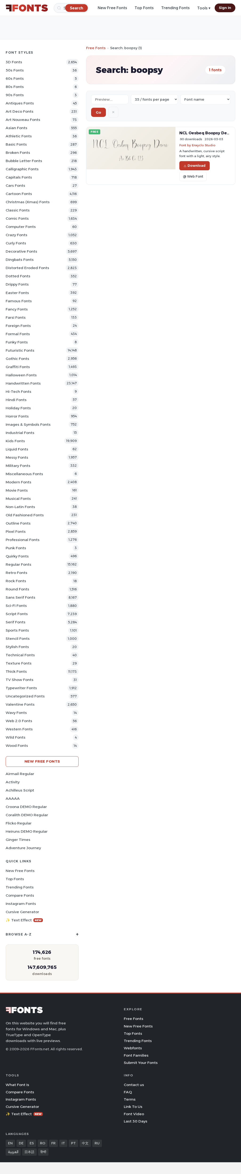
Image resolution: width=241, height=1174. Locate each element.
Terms (130, 1099)
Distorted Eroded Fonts (27, 268)
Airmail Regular (20, 774)
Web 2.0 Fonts (19, 721)
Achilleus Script (20, 790)
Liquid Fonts (17, 449)
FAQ (128, 1092)
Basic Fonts (16, 144)
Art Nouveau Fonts (23, 119)
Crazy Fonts (16, 235)
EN (10, 1143)
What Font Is (17, 1084)
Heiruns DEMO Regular (27, 831)
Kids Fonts (15, 441)
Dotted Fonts (18, 276)
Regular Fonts (18, 564)
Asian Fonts (16, 128)
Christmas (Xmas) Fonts (28, 202)
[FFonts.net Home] (27, 8)
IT (63, 1143)
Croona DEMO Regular (26, 806)
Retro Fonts (16, 572)
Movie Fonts (17, 490)
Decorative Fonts (21, 251)
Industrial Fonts (20, 432)
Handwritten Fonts (23, 383)
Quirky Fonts (17, 556)
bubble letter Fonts (24, 161)
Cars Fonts (15, 185)
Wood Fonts (17, 745)
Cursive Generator (22, 912)
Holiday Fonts (18, 408)
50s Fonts (15, 70)
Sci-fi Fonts (16, 605)
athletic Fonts (19, 136)
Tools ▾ (203, 8)
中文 (85, 1143)
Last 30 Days (135, 1121)
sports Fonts (17, 630)
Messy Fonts (17, 457)
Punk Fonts (16, 548)
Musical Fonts (18, 498)
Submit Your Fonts (141, 1062)
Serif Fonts (15, 622)
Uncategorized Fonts (25, 696)
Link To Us (133, 1106)
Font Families (136, 1055)
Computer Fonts (21, 226)
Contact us (134, 1084)
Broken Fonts (18, 152)
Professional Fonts (23, 539)
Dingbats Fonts (20, 259)
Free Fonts (96, 48)
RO (42, 1143)
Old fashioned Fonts (25, 515)
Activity (13, 782)
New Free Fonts (112, 8)
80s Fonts (15, 86)
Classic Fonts (18, 210)
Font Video (134, 1114)
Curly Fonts (16, 243)
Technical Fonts (20, 655)
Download (196, 165)
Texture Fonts (19, 663)
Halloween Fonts (21, 375)
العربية (13, 1152)
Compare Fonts (20, 895)
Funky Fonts (17, 342)
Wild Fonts (15, 737)
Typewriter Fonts (21, 688)
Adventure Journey (23, 848)
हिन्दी (43, 1152)
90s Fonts (15, 95)
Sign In (225, 8)
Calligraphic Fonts (22, 169)
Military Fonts (18, 465)
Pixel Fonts (16, 531)
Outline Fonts (18, 523)
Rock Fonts (16, 581)
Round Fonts (17, 589)
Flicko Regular (19, 823)
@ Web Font (193, 176)
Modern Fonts (18, 482)
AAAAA (13, 798)
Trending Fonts (175, 8)
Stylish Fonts (17, 647)
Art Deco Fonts (19, 111)
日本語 (29, 1152)
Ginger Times (18, 839)
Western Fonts (19, 729)
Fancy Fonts (17, 309)
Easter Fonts (17, 293)
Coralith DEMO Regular (27, 815)
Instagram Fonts (21, 903)
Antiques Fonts (20, 103)
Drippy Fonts (17, 284)
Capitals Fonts (19, 177)
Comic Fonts (17, 218)
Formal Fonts (18, 334)
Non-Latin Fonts (20, 507)
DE (21, 1143)
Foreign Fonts (18, 325)
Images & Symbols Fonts (28, 424)
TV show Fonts (19, 679)
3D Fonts (14, 62)
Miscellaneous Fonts (24, 474)
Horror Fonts (17, 416)
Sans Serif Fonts (20, 597)
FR (53, 1143)
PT (73, 1143)
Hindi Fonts (16, 400)
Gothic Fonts (17, 358)
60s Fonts (15, 78)
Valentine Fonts (20, 704)
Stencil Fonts (18, 638)
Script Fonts (17, 614)
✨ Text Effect (24, 920)
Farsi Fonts (16, 317)
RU (97, 1143)
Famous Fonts (19, 301)
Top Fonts (144, 8)
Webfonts (133, 1048)
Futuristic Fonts (20, 350)
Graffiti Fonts (18, 367)
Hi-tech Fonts (18, 391)
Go (98, 112)
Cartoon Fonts (19, 193)
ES (32, 1143)
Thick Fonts (16, 671)
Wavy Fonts (16, 712)
